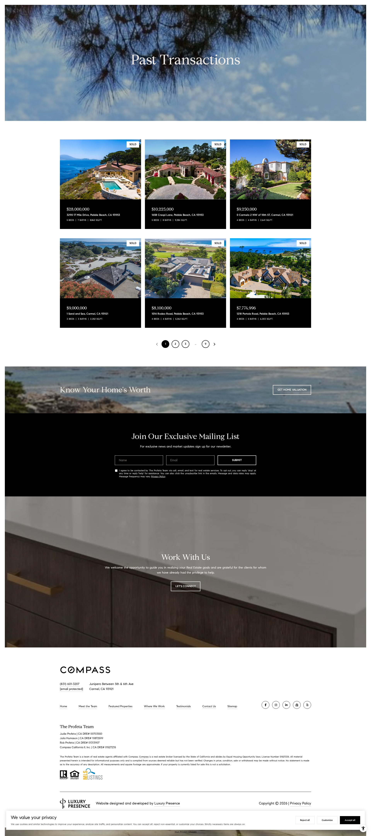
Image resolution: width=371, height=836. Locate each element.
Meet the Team (88, 706)
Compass (144, 756)
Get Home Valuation (291, 389)
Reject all (305, 820)
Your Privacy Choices (185, 831)
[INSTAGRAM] (276, 705)
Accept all (350, 820)
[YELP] (307, 705)
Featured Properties (120, 706)
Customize (327, 820)
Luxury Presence (167, 803)
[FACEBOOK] (265, 705)
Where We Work (154, 706)
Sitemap (232, 706)
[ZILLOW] (297, 705)
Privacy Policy (158, 476)
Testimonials (183, 706)
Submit (237, 460)
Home (63, 706)
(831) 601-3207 (69, 684)
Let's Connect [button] (185, 586)
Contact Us (209, 706)
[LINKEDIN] (286, 705)
